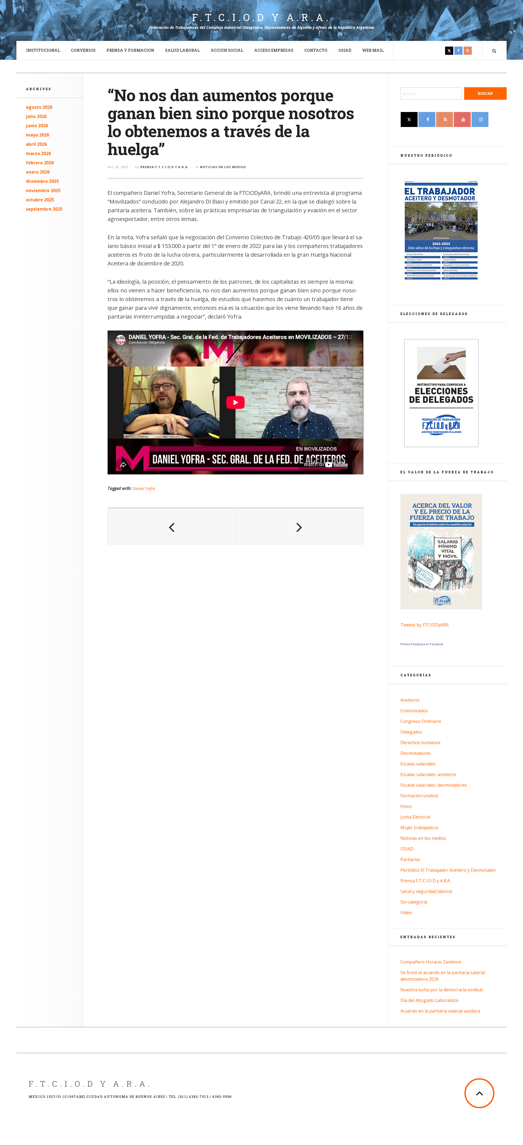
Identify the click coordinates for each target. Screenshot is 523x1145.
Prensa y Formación (130, 50)
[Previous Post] (171, 526)
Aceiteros (409, 700)
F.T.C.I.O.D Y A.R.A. (91, 1083)
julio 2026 (36, 116)
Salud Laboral (182, 50)
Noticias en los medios (223, 167)
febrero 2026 (40, 163)
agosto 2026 (39, 107)
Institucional (43, 50)
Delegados (411, 732)
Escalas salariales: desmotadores (433, 785)
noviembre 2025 (43, 190)
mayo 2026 (37, 135)
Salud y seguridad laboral (426, 891)
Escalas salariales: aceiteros (428, 774)
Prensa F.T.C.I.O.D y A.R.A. (164, 167)
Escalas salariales (418, 764)
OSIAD (344, 50)
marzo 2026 (38, 153)
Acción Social (227, 50)
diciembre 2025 (42, 181)
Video (406, 913)
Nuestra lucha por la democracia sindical (441, 990)
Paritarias (410, 859)
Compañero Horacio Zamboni (430, 962)
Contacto (315, 50)
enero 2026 (38, 172)
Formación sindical (419, 796)
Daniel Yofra (144, 488)
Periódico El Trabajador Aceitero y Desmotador (448, 870)
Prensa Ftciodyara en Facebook (421, 644)
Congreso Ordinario (420, 721)
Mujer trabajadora (419, 828)
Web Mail (373, 50)
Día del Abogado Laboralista (429, 1000)
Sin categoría (413, 902)
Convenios (83, 50)
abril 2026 (36, 144)
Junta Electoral (415, 817)
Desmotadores (415, 753)
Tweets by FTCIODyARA (424, 625)
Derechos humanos (420, 743)
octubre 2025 (40, 200)
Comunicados (414, 711)
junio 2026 (37, 126)
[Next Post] (299, 526)
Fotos (406, 806)
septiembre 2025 (44, 209)
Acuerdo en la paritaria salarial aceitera (440, 1011)
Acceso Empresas (273, 50)
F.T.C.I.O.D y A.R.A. (261, 17)
